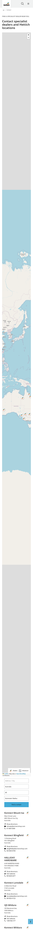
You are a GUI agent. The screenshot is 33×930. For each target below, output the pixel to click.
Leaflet (6, 774)
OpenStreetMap (21, 774)
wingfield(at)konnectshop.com (17, 849)
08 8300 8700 (11, 851)
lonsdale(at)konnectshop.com (17, 896)
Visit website (11, 874)
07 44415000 (11, 828)
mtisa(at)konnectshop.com (16, 826)
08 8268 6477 (11, 876)
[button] (22, 398)
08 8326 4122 (11, 898)
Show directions (12, 824)
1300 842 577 (11, 921)
